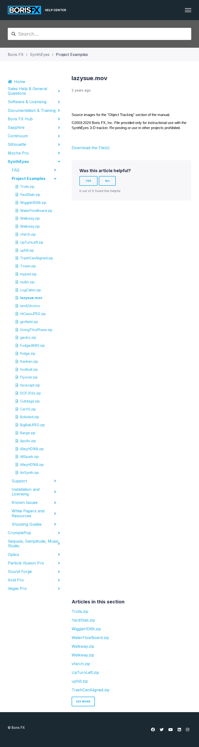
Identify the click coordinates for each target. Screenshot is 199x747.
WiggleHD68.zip (33, 202)
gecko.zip (28, 337)
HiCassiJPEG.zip (33, 314)
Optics (13, 554)
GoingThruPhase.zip (36, 330)
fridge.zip (27, 353)
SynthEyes (40, 54)
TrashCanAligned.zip (36, 258)
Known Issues (25, 502)
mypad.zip (28, 274)
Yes (88, 181)
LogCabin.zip (30, 290)
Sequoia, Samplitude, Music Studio (33, 543)
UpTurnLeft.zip (31, 242)
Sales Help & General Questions (27, 91)
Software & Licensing (27, 101)
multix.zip (27, 282)
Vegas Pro (17, 588)
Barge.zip (27, 433)
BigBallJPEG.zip (32, 425)
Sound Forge (20, 571)
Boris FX (16, 54)
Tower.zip (28, 266)
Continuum (18, 135)
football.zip (29, 369)
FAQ (15, 170)
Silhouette (17, 144)
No (107, 181)
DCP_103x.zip (30, 393)
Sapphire (16, 127)
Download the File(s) (91, 147)
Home (19, 81)
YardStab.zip (30, 195)
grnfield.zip (29, 322)
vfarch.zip (28, 234)
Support (19, 480)
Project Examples (72, 54)
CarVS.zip (28, 409)
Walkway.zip (30, 218)
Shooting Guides (27, 524)
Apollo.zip (28, 441)
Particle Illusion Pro (26, 563)
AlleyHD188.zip (32, 449)
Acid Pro (16, 580)
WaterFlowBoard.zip (36, 210)
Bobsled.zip (29, 417)
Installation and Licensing (26, 491)
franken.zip (29, 361)
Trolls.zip (27, 187)
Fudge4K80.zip (32, 345)
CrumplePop (19, 532)
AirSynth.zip (29, 472)
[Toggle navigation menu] (188, 10)
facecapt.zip (30, 385)
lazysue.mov (31, 298)
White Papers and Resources (28, 513)
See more (83, 701)
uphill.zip (27, 250)
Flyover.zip (29, 377)
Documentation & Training (32, 110)
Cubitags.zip (30, 401)
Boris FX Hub (20, 118)
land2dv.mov (30, 306)
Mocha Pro (18, 153)
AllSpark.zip (29, 456)
